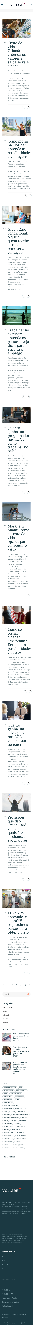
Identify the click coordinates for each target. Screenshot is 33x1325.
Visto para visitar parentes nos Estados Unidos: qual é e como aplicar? (20, 1066)
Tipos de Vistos (16, 1129)
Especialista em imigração (11, 1105)
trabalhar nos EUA (9, 1132)
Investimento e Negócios (11, 1302)
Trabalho (5, 1022)
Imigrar (6, 1120)
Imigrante (24, 1117)
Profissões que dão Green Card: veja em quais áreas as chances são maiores (17, 829)
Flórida (13, 1111)
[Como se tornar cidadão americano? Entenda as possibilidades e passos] (16, 615)
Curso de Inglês (19, 1096)
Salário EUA (20, 1126)
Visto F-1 (23, 1145)
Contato (5, 1269)
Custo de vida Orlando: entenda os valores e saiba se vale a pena (18, 54)
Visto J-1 (14, 1148)
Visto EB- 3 (6, 1145)
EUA (23, 1108)
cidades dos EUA (8, 1096)
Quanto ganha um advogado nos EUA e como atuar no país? (17, 735)
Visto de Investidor (21, 1138)
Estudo (17, 1108)
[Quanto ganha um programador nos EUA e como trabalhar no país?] (16, 415)
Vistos (22, 1148)
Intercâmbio (22, 1120)
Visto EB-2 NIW (7, 1294)
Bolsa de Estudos (8, 1090)
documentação (8, 1099)
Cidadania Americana (16, 1093)
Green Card (7, 1114)
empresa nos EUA (8, 1102)
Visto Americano (8, 1138)
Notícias (5, 1261)
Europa (4, 1011)
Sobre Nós (5, 1265)
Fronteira (20, 1111)
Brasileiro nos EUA (21, 1090)
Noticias (5, 1019)
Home (4, 1257)
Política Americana (9, 1126)
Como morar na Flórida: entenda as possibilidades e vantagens (20, 149)
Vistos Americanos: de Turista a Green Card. (21, 1035)
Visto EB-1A (6, 1290)
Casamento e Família (9, 1298)
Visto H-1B (6, 1148)
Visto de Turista (8, 1142)
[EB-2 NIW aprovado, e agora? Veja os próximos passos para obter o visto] (16, 898)
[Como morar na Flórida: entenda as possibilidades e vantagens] (16, 126)
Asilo (20, 1087)
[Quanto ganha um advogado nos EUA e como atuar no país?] (16, 710)
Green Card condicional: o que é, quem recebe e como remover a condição (18, 241)
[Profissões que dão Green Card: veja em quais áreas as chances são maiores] (16, 802)
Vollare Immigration (13, 1314)
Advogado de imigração (10, 1087)
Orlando (17, 1123)
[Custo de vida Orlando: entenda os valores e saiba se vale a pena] (16, 28)
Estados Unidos (7, 1008)
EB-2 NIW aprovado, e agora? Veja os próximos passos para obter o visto (18, 922)
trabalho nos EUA (9, 1135)
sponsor (6, 1129)
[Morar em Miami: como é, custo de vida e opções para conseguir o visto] (16, 511)
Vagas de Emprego (21, 1135)
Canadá (6, 1093)
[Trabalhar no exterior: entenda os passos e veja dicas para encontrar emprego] (16, 315)
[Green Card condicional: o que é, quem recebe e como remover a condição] (16, 215)
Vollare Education (8, 1306)
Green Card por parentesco (11, 1117)
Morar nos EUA (8, 1123)
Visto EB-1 (18, 1142)
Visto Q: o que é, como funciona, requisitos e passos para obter (21, 1050)
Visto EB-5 (15, 1145)
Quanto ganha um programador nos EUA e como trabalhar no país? (18, 439)
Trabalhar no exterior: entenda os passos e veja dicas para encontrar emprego (18, 341)
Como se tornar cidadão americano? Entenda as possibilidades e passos (20, 641)
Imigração (6, 1015)
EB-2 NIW (17, 1099)
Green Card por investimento (21, 1114)
